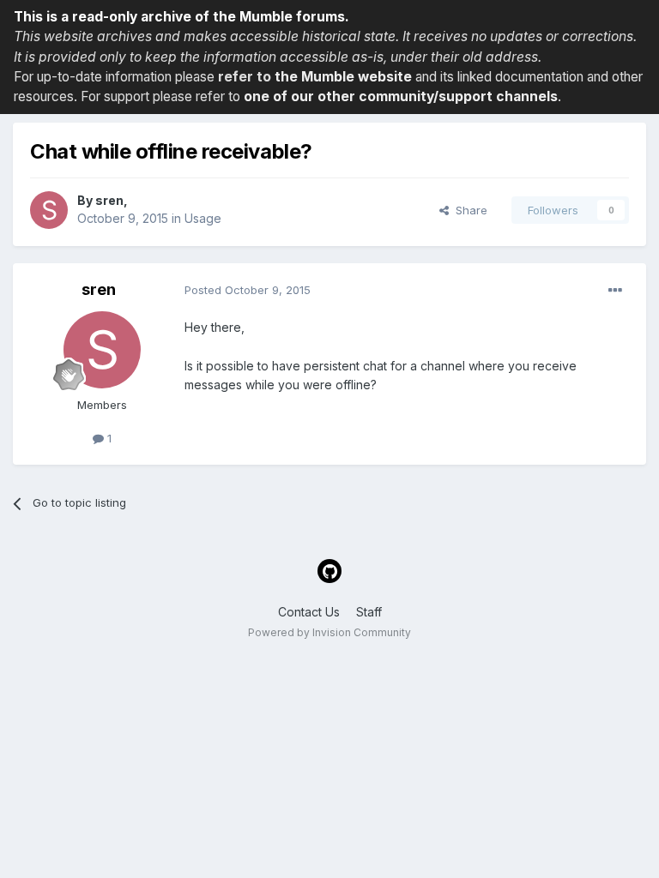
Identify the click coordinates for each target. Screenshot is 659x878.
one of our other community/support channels (401, 96)
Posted (247, 290)
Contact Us (309, 611)
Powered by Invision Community (329, 632)
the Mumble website (343, 77)
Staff (369, 611)
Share (468, 210)
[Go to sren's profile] (49, 210)
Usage (202, 218)
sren (109, 200)
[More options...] (615, 290)
